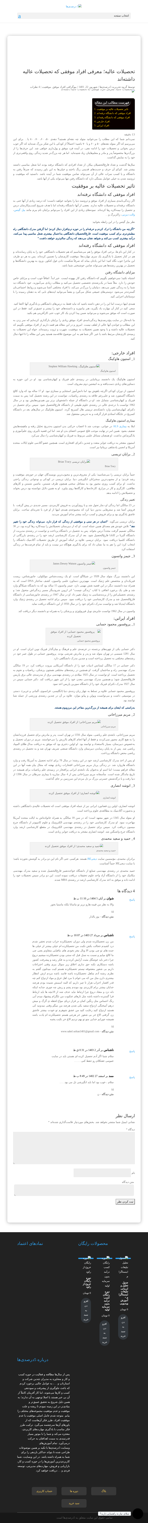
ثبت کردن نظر (125, 1201)
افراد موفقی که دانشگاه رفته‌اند (113, 117)
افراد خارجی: (103, 121)
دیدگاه (130, 1129)
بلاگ (103, 1491)
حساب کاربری (44, 1491)
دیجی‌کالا (92, 858)
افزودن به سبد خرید (123, 1326)
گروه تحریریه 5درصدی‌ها (113, 87)
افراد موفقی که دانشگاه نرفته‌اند (114, 113)
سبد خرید (74, 1503)
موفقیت (46, 87)
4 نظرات (35, 87)
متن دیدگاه (128, 1182)
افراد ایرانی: (103, 125)
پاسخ (132, 899)
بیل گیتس (19, 210)
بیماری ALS (120, 426)
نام (133, 1173)
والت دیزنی (128, 214)
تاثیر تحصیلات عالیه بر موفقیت (112, 109)
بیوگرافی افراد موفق (65, 87)
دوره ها (74, 1491)
